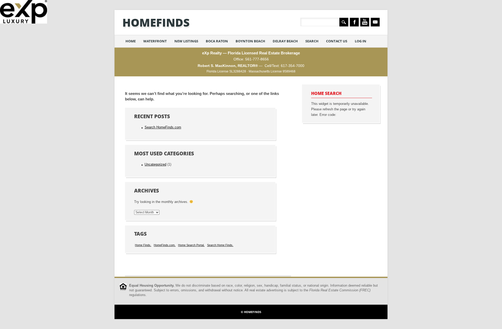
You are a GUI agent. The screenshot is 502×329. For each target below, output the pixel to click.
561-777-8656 (257, 59)
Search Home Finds (219, 245)
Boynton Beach (250, 41)
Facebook (354, 22)
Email (375, 22)
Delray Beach (285, 41)
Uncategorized (155, 164)
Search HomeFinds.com (163, 127)
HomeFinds (156, 22)
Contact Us (336, 41)
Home (131, 41)
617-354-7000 (292, 66)
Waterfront (155, 41)
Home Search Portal (191, 245)
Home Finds (142, 245)
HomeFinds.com (164, 245)
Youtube (364, 22)
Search (311, 41)
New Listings (186, 41)
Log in (360, 41)
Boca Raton (217, 41)
